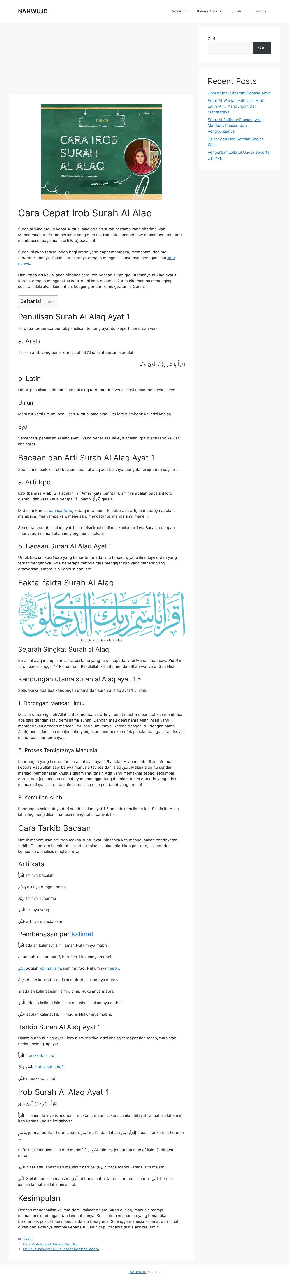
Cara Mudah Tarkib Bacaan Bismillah (50, 1244)
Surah (236, 11)
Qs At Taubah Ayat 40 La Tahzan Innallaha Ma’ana (61, 1249)
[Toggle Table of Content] (48, 301)
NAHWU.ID (33, 11)
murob (113, 968)
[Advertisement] (101, 58)
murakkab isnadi (40, 1055)
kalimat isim (50, 968)
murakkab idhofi (49, 1067)
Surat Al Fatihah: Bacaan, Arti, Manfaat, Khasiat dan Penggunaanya (235, 126)
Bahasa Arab (207, 11)
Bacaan (176, 11)
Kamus (261, 11)
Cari (211, 39)
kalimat (83, 934)
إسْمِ (21, 968)
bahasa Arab (60, 510)
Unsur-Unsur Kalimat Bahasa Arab (239, 93)
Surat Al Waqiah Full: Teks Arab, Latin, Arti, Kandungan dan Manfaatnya (237, 106)
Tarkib (28, 1239)
